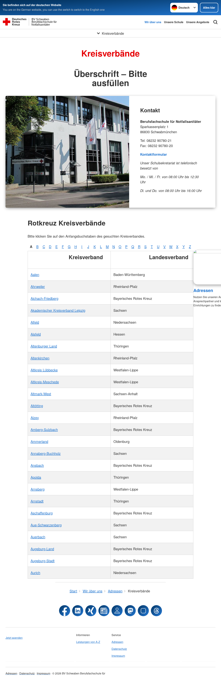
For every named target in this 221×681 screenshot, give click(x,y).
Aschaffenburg (42, 512)
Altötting (37, 405)
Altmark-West (41, 393)
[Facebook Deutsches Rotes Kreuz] (64, 610)
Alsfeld (36, 334)
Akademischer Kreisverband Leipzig (58, 310)
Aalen (35, 274)
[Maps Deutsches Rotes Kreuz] (117, 610)
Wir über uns (153, 22)
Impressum (118, 656)
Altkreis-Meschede (45, 381)
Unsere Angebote (197, 22)
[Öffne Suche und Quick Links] (215, 22)
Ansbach (37, 465)
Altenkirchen (40, 357)
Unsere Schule (173, 22)
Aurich (35, 572)
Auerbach (38, 536)
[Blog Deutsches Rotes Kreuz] (103, 610)
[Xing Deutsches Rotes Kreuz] (90, 610)
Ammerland (39, 441)
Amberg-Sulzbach (44, 429)
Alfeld (35, 322)
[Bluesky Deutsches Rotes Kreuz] (143, 610)
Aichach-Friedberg (44, 298)
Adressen (203, 290)
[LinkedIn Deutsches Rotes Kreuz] (77, 610)
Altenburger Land (44, 346)
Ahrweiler (38, 286)
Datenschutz (119, 649)
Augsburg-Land (42, 548)
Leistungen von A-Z (88, 642)
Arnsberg (38, 489)
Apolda (36, 477)
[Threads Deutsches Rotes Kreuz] (156, 610)
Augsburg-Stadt (43, 560)
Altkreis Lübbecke (44, 369)
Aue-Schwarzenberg (46, 524)
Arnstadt (37, 501)
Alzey (35, 417)
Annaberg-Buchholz (46, 453)
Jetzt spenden (14, 638)
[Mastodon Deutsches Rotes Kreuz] (130, 610)
